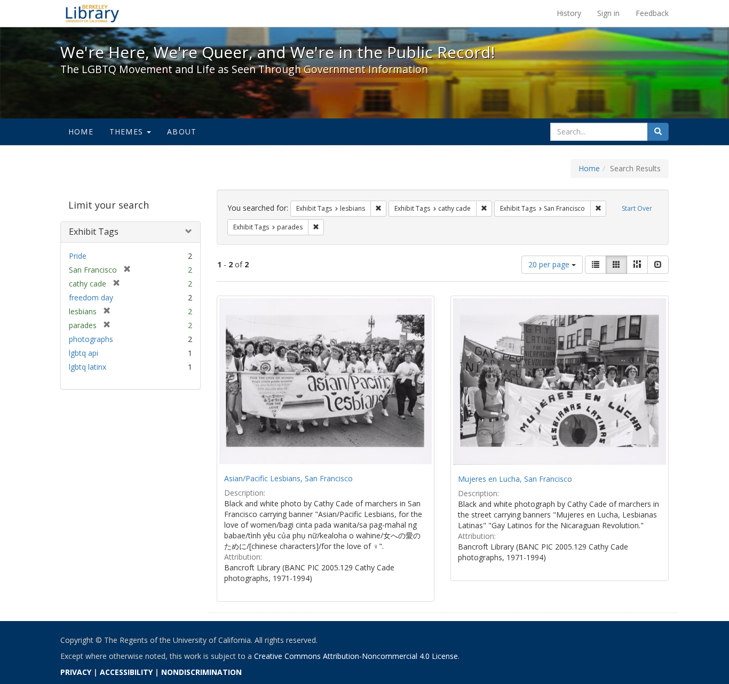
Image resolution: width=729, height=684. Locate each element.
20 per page (550, 264)
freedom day (91, 297)
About (181, 131)
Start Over (637, 208)
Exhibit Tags (93, 231)
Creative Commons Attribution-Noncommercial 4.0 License (356, 656)
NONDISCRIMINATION (201, 672)
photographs (91, 339)
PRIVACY (75, 672)
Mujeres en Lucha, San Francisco (515, 479)
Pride (77, 256)
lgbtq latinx (87, 367)
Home (80, 131)
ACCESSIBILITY (126, 672)
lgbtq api (83, 353)
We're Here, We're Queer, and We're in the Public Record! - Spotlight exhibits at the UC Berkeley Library (92, 13)
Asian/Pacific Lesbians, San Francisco (288, 478)
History (569, 13)
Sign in (608, 13)
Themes (127, 131)
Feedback (652, 13)
